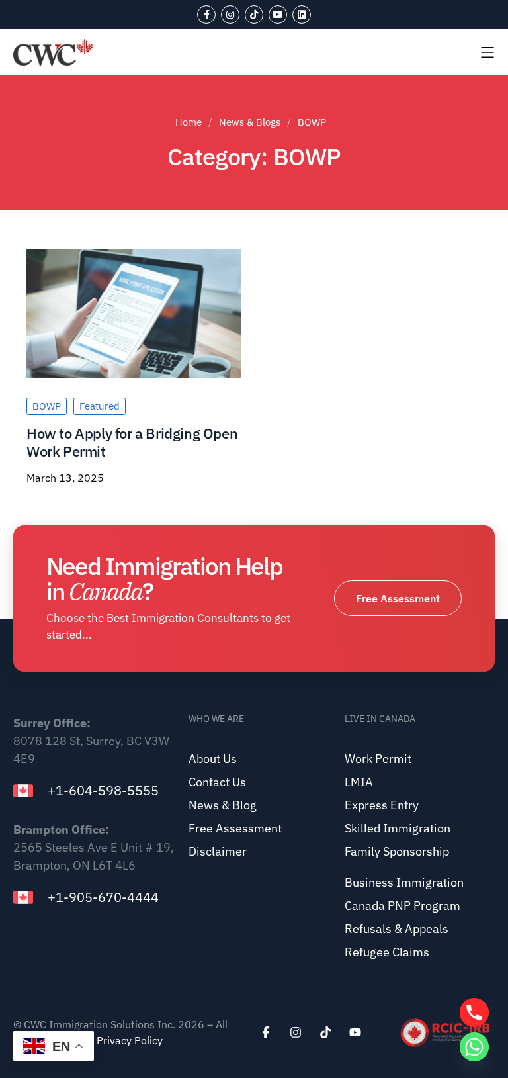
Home (188, 122)
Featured (99, 406)
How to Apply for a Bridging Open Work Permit (131, 442)
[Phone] (474, 1012)
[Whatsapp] (474, 1046)
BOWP (46, 406)
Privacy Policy (130, 1040)
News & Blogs (249, 122)
